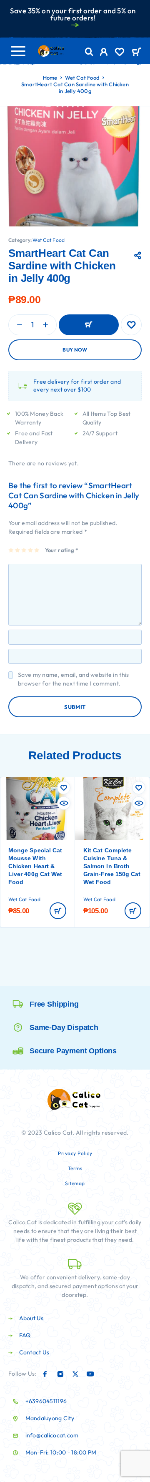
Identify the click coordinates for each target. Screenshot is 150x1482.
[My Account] (104, 53)
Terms (75, 1168)
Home (50, 77)
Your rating (61, 550)
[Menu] (18, 50)
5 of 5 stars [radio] (37, 550)
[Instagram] (60, 1374)
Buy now (75, 350)
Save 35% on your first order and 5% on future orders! (72, 14)
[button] (58, 910)
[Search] (89, 52)
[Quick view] (63, 803)
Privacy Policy (75, 1153)
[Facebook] (45, 1374)
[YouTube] (90, 1374)
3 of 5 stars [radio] (24, 550)
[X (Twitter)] (75, 1374)
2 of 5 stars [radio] (18, 550)
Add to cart (89, 324)
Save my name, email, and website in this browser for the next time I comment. (73, 679)
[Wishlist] (120, 53)
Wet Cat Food (82, 77)
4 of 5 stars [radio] (31, 550)
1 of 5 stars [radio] (11, 550)
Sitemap (75, 1183)
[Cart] (136, 52)
